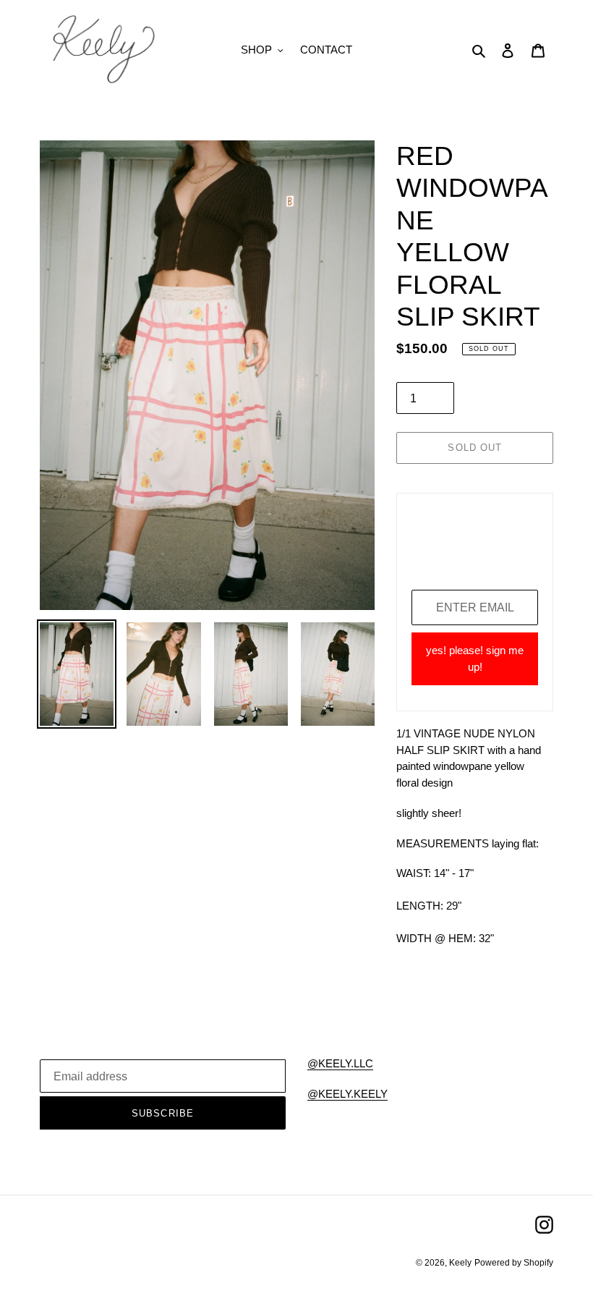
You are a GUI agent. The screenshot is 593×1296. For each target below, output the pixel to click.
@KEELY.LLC (340, 1063)
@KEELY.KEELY (347, 1094)
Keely (460, 1263)
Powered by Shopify (513, 1263)
